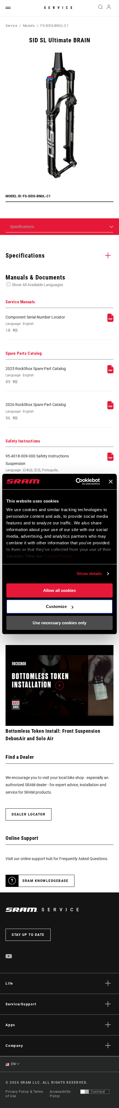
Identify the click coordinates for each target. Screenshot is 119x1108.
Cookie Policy (58, 556)
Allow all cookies (59, 590)
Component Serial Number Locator (35, 324)
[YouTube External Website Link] (9, 957)
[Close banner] (111, 481)
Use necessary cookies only (59, 622)
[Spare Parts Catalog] (110, 372)
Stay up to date (28, 935)
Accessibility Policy (60, 1094)
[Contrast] (85, 1092)
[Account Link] (109, 8)
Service (59, 8)
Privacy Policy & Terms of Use (24, 1094)
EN (13, 1064)
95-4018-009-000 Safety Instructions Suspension (37, 472)
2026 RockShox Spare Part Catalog (36, 411)
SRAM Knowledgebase (45, 881)
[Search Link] (100, 8)
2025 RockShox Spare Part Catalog (36, 375)
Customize (56, 606)
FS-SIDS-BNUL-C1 (54, 26)
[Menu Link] (8, 8)
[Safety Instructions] (110, 459)
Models (29, 26)
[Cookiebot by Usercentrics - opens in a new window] (76, 481)
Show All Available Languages (37, 285)
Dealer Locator (28, 814)
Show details (89, 573)
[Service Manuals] (110, 320)
